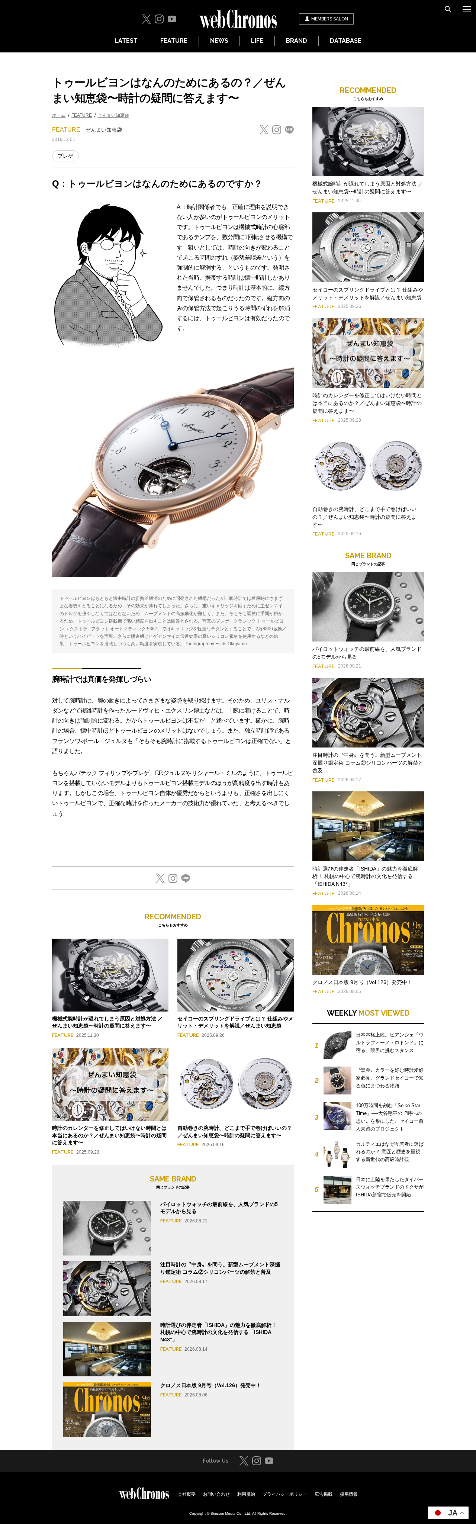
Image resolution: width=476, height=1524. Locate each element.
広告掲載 (323, 1494)
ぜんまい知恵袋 (113, 115)
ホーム (58, 115)
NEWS (219, 40)
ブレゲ (65, 156)
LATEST (126, 40)
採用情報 (349, 1494)
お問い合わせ (216, 1494)
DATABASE (345, 40)
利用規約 (246, 1494)
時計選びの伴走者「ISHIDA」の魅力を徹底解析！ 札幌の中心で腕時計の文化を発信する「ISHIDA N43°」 (218, 1332)
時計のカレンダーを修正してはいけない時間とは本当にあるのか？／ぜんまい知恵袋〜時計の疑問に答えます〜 (109, 1135)
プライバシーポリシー (285, 1494)
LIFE (257, 40)
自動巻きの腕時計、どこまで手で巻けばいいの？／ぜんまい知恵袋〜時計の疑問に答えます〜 (364, 517)
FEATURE (173, 40)
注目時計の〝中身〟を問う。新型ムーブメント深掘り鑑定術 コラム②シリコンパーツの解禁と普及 (367, 763)
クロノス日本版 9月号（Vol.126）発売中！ (210, 1385)
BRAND (296, 40)
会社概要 (187, 1494)
